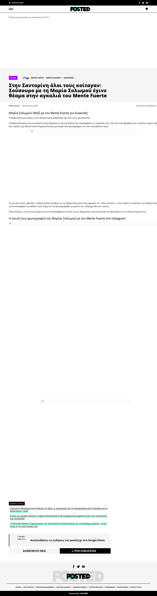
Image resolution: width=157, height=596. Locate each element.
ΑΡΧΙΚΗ (18, 587)
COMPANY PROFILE (80, 587)
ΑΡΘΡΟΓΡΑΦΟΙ (122, 587)
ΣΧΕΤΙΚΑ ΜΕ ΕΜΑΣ (96, 587)
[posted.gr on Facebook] (139, 2)
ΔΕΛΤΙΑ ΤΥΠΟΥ (135, 587)
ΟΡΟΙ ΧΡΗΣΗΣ (28, 587)
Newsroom (14, 105)
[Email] (147, 2)
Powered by (74, 593)
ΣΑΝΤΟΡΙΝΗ (69, 78)
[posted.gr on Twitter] (143, 2)
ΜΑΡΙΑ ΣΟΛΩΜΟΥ (53, 78)
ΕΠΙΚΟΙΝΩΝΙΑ (110, 587)
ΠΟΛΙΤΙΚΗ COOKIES (63, 587)
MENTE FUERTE (37, 78)
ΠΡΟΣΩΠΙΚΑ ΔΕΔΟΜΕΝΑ (45, 587)
